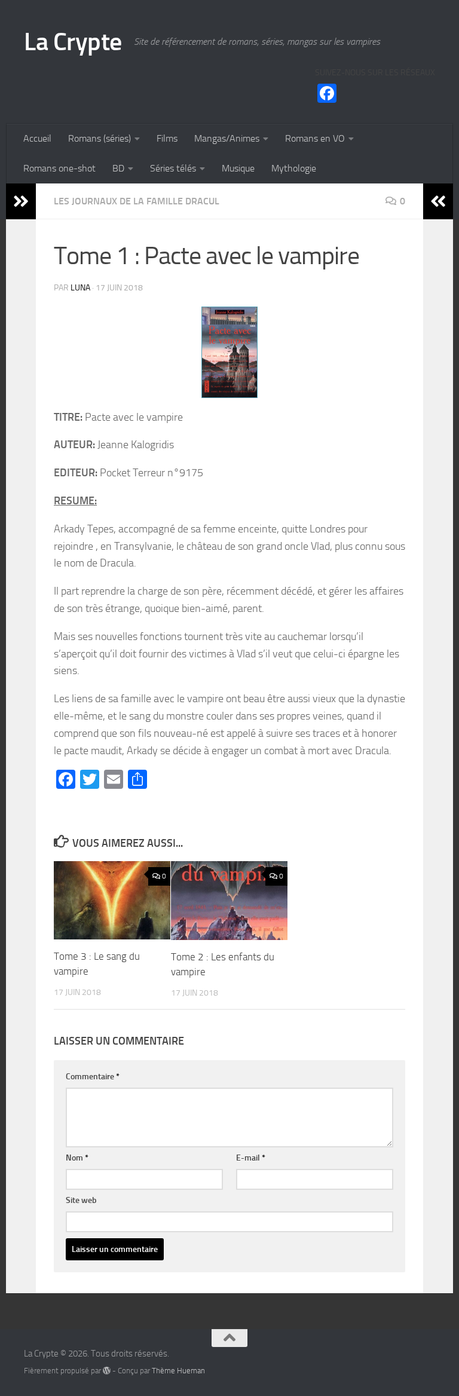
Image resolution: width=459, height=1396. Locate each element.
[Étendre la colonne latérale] (21, 201)
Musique (238, 168)
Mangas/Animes (226, 138)
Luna (80, 288)
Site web (81, 1200)
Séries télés (173, 168)
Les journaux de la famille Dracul (136, 201)
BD (118, 168)
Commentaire (93, 1077)
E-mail (250, 1158)
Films (167, 138)
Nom (77, 1158)
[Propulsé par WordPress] (107, 1370)
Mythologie (293, 168)
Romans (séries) (99, 138)
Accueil (37, 138)
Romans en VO (315, 138)
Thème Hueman (178, 1370)
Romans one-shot (59, 168)
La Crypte (73, 42)
